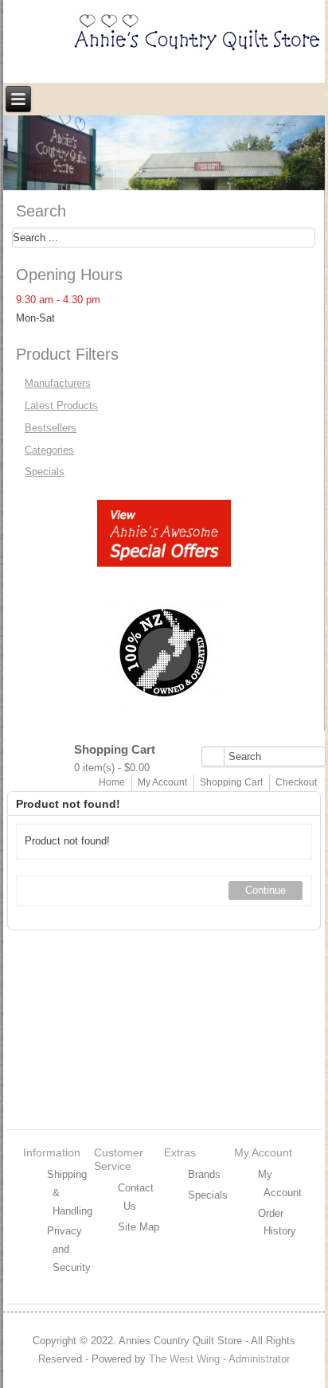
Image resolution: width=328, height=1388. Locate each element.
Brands (204, 1174)
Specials (44, 472)
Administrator (259, 1359)
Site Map (138, 1227)
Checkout (296, 782)
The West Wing (184, 1359)
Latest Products (61, 405)
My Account (162, 782)
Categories (49, 450)
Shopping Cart (231, 782)
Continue (265, 890)
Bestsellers (50, 428)
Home (112, 782)
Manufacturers (58, 383)
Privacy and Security (69, 1249)
